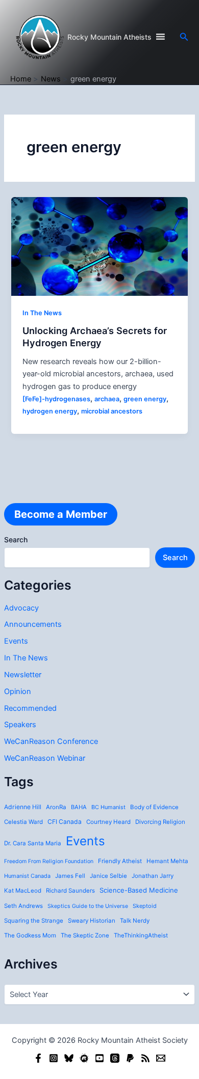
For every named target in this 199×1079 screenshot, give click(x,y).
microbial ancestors (111, 411)
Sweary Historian (91, 920)
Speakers (20, 724)
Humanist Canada (27, 875)
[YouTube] (99, 1058)
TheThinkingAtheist (141, 935)
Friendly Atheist (120, 861)
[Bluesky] (68, 1058)
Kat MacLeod (22, 890)
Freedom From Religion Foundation (48, 861)
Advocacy (21, 608)
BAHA (79, 807)
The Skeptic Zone (85, 935)
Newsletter (22, 674)
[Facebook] (38, 1058)
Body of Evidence (154, 807)
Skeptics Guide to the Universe (87, 906)
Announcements (33, 624)
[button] (184, 37)
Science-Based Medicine (139, 890)
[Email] (160, 1058)
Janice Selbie (108, 875)
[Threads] (114, 1058)
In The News (26, 657)
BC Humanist (108, 807)
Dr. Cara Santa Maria (32, 843)
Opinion (17, 691)
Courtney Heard (108, 821)
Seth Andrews (23, 905)
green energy (144, 399)
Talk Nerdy (135, 920)
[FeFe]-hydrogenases (56, 399)
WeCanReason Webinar (44, 758)
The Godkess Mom (30, 935)
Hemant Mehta (167, 861)
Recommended (30, 708)
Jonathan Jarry (152, 875)
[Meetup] (84, 1058)
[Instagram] (53, 1058)
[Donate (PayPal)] (130, 1058)
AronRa (56, 807)
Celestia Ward (23, 821)
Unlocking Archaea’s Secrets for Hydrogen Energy (94, 336)
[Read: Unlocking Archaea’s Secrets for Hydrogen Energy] (99, 246)
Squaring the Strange (33, 920)
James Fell (70, 875)
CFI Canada (64, 821)
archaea (106, 399)
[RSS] (145, 1058)
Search (16, 539)
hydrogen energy (49, 411)
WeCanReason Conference (51, 741)
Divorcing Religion (160, 821)
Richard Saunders (70, 890)
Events (16, 641)
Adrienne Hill (22, 807)
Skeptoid (145, 905)
